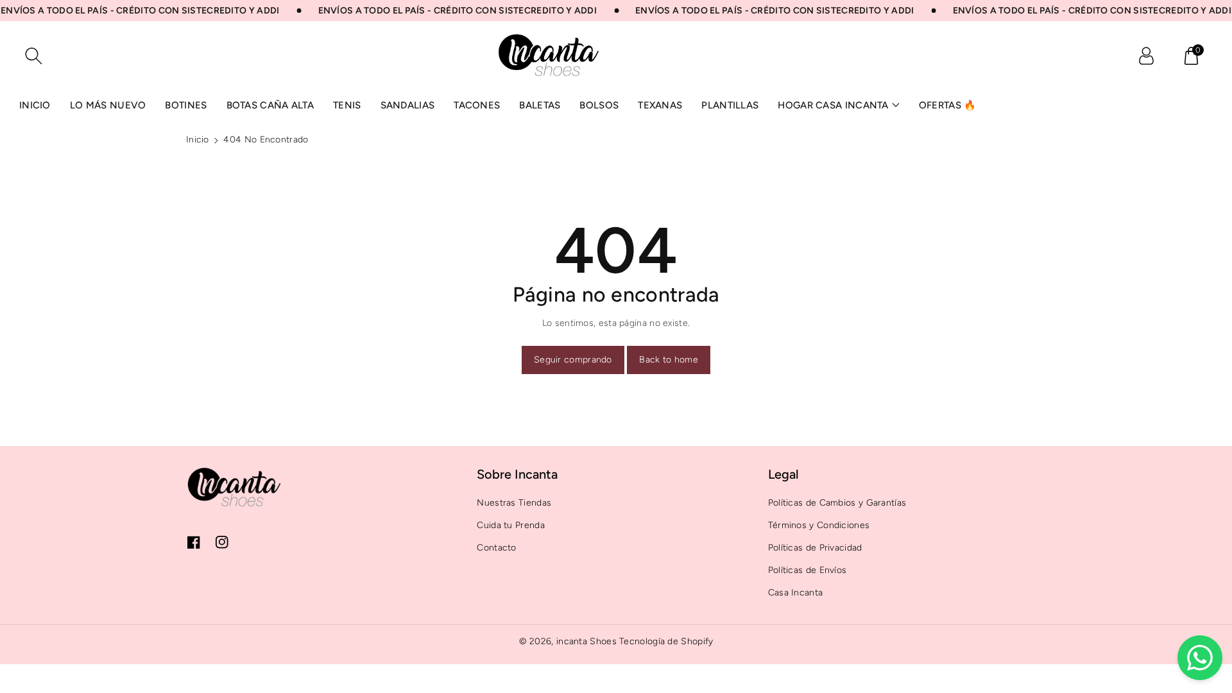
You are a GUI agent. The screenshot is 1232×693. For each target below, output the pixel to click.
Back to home (668, 359)
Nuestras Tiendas (514, 502)
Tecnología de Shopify (666, 641)
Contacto (496, 547)
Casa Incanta (795, 592)
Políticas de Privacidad (815, 547)
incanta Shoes (586, 641)
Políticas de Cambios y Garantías (837, 502)
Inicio (197, 139)
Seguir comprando (573, 359)
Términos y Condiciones (819, 525)
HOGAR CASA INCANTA (833, 105)
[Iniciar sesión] (1146, 56)
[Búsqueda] (33, 56)
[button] (1191, 56)
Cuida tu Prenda (511, 525)
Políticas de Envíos (807, 570)
